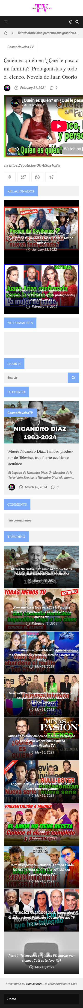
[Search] (77, 22)
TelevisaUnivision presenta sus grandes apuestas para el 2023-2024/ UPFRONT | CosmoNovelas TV (48, 33)
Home (11, 999)
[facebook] (10, 177)
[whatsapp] (37, 177)
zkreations (34, 984)
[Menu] (6, 22)
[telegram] (51, 177)
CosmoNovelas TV (20, 47)
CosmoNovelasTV (20, 413)
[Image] (41, 422)
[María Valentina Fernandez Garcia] (7, 87)
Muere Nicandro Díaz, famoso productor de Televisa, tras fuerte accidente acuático (40, 457)
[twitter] (24, 177)
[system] (70, 22)
